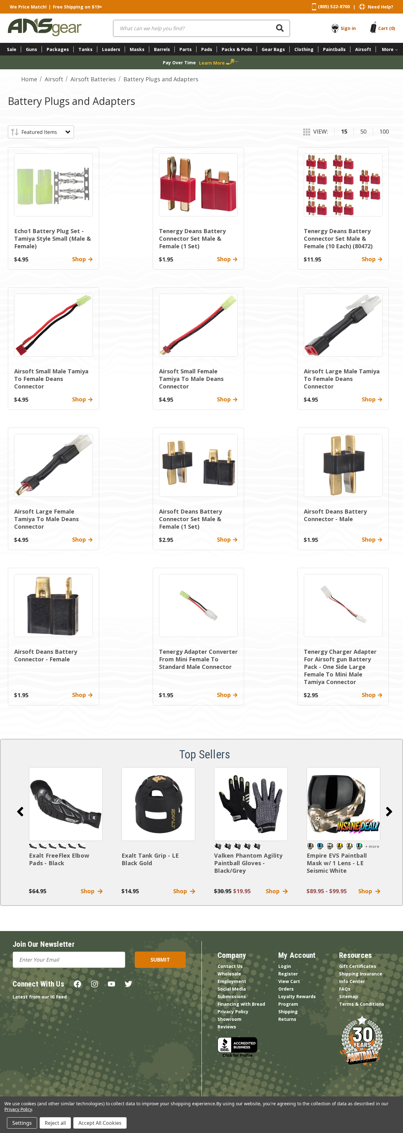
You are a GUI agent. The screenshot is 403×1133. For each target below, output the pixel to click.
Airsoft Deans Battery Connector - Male (335, 515)
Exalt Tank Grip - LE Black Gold (150, 859)
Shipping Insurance (360, 974)
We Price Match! (28, 7)
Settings (22, 1122)
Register (288, 974)
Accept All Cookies (100, 1122)
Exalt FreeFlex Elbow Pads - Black (59, 859)
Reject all (55, 1122)
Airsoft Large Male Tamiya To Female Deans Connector (342, 378)
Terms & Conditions (361, 1004)
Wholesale (229, 974)
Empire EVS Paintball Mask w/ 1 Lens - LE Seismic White (337, 863)
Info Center (352, 981)
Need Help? (380, 7)
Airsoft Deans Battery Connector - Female (45, 655)
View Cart (289, 981)
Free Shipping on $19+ (77, 7)
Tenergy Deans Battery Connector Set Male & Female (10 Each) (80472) (338, 238)
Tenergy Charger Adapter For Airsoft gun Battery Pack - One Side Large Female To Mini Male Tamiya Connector (340, 667)
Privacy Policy (233, 1012)
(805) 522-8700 (334, 6)
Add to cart (66, 804)
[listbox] (45, 132)
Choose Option (343, 804)
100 (384, 131)
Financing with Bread (241, 1004)
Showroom (229, 1019)
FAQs (344, 989)
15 (344, 131)
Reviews (227, 1027)
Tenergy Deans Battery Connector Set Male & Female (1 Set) (192, 238)
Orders (286, 989)
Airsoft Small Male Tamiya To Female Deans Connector (51, 378)
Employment (232, 981)
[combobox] (201, 28)
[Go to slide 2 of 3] (389, 811)
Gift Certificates (357, 966)
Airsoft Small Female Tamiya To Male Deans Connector (191, 378)
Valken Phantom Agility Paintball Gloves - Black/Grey (248, 863)
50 (363, 131)
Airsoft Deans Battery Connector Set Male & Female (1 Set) (190, 519)
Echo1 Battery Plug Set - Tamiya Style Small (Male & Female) (52, 238)
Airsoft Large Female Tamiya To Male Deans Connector (46, 519)
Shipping (288, 1012)
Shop (89, 891)
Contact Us (230, 966)
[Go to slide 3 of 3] (20, 811)
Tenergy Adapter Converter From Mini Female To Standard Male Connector (198, 659)
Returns (287, 1019)
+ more (372, 846)
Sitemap (348, 996)
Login (284, 966)
